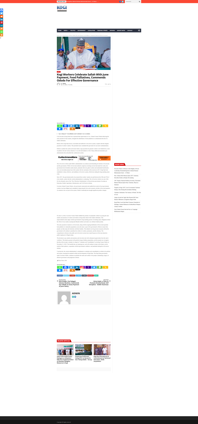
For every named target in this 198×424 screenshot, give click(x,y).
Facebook (60, 275)
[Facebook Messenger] (59, 128)
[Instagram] (82, 125)
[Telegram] (94, 125)
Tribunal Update (102, 30)
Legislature (91, 30)
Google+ (73, 275)
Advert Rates (121, 30)
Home (59, 30)
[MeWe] (1, 25)
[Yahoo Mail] (88, 125)
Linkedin (79, 275)
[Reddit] (1, 16)
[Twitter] (71, 125)
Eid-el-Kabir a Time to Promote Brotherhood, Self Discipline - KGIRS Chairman (99, 282)
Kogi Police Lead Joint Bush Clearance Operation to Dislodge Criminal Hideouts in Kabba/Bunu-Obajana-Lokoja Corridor (127, 204)
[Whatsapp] (59, 125)
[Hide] (0, 38)
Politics (72, 30)
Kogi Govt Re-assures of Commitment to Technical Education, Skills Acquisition (102, 359)
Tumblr (84, 275)
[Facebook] (65, 125)
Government (81, 30)
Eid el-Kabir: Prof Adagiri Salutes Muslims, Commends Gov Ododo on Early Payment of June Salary (69, 283)
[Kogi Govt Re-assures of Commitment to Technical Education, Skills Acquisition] (102, 349)
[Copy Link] (105, 125)
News (65, 30)
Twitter (66, 275)
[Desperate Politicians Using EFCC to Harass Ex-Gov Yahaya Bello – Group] (83, 349)
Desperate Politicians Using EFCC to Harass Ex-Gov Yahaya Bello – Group (83, 358)
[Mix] (1, 28)
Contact (129, 30)
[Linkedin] (77, 125)
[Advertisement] (113, 16)
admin (64, 83)
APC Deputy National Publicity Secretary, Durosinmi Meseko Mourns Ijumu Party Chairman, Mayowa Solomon (127, 182)
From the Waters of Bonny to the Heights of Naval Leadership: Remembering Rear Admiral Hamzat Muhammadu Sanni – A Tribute (126, 170)
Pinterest (91, 275)
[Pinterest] (1, 22)
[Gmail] (65, 128)
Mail (97, 275)
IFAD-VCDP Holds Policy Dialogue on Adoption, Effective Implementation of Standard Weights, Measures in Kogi (65, 360)
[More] (72, 128)
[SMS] (99, 125)
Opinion (112, 30)
